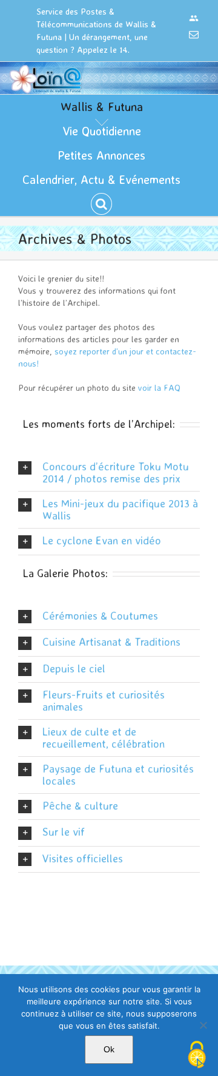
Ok (109, 1049)
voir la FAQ (159, 387)
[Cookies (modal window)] (197, 1055)
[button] (101, 204)
